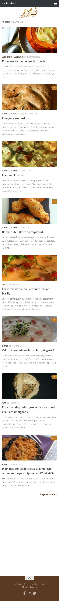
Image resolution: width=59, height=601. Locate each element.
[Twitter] (34, 593)
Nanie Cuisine (9, 3)
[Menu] (55, 3)
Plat (24, 57)
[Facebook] (24, 593)
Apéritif (5, 114)
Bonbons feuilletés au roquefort (22, 232)
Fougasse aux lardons (16, 118)
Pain (24, 114)
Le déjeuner (7, 57)
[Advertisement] (29, 536)
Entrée (5, 284)
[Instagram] (29, 593)
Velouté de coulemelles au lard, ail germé (28, 350)
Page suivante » (48, 494)
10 (55, 438)
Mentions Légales (29, 587)
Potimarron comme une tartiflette (24, 61)
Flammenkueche (12, 175)
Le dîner (17, 57)
